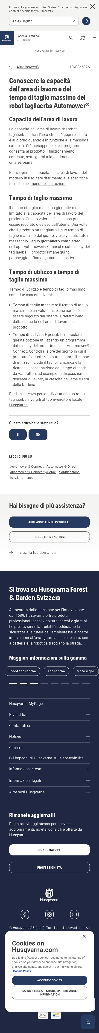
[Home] (7, 38)
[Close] (84, 936)
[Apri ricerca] (71, 38)
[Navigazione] (93, 38)
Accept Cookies (49, 980)
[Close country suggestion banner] (92, 6)
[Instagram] (49, 914)
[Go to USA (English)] (86, 21)
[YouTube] (74, 914)
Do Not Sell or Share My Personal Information (49, 992)
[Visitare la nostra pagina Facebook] (24, 914)
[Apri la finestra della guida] (88, 1021)
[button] (13, 683)
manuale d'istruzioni (48, 184)
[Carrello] (82, 38)
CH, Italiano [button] (24, 39)
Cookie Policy (22, 971)
